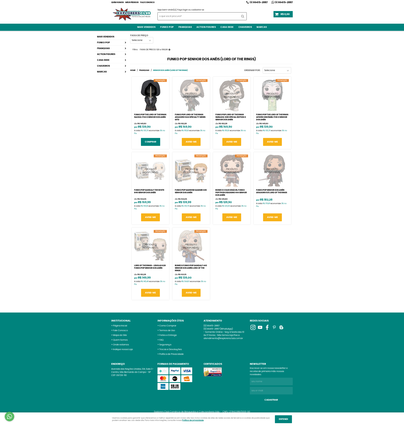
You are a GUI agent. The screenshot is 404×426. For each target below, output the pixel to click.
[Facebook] (267, 327)
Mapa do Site (120, 335)
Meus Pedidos (132, 2)
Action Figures (206, 27)
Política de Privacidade (171, 354)
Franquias (185, 27)
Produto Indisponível (191, 95)
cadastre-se (197, 10)
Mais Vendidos (146, 27)
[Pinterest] (274, 327)
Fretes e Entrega (168, 335)
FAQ (161, 340)
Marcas (262, 27)
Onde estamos (121, 345)
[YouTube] (260, 327)
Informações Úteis (170, 320)
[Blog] (281, 327)
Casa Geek (227, 27)
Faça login (182, 10)
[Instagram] (201, 2)
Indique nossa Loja (123, 349)
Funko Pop (167, 27)
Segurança (165, 345)
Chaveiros (245, 27)
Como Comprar (167, 326)
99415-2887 (259, 2)
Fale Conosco (147, 2)
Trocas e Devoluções (170, 349)
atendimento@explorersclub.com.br (223, 338)
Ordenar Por (252, 70)
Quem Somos (117, 2)
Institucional (121, 320)
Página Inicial (120, 326)
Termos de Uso (167, 330)
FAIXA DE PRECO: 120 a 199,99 (154, 50)
